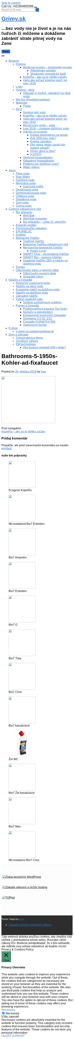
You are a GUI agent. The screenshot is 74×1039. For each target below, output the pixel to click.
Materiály (21, 102)
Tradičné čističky (33, 241)
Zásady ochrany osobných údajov (30, 924)
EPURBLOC (24, 231)
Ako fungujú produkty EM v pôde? (44, 347)
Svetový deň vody (34, 112)
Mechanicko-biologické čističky (43, 247)
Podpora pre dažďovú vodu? (41, 163)
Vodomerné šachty (35, 324)
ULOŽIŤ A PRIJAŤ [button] (13, 1035)
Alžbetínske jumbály (43, 70)
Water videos (31, 167)
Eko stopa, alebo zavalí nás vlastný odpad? (47, 146)
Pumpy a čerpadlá (27, 305)
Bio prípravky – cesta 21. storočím (44, 221)
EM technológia (26, 344)
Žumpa (20, 266)
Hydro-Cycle (38, 250)
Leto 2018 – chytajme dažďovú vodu (46, 128)
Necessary (12, 1013)
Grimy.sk (13, 18)
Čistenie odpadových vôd (25, 209)
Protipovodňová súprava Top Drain (45, 308)
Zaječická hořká (33, 186)
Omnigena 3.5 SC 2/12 (37, 318)
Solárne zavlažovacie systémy (42, 302)
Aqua (12, 170)
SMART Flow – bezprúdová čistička (46, 254)
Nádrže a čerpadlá (20, 279)
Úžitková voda (25, 196)
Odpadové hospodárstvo (38, 160)
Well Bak (28, 215)
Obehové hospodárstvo (38, 157)
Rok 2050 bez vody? (43, 138)
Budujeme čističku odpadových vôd (45, 244)
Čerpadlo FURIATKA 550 (39, 321)
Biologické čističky (27, 237)
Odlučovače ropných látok (39, 273)
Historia (21, 64)
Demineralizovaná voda (31, 192)
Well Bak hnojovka (35, 218)
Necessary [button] (8, 1009)
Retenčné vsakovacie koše (33, 283)
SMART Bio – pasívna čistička (42, 257)
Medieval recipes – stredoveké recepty (47, 67)
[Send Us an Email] (1, 931)
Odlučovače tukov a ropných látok (37, 270)
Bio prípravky (24, 212)
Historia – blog (25, 89)
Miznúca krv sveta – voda (39, 125)
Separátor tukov (33, 276)
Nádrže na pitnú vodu (29, 286)
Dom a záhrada (18, 334)
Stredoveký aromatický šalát (48, 73)
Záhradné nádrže (27, 295)
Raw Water (23, 176)
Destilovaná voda (27, 189)
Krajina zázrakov (41, 141)
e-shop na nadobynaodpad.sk (35, 331)
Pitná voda (22, 173)
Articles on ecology (35, 131)
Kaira (21, 919)
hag (43, 371)
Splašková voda (26, 199)
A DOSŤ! (35, 154)
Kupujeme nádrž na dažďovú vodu (38, 289)
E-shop (13, 328)
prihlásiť (6, 448)
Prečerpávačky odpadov (31, 228)
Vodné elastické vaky (29, 299)
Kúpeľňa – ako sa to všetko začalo (45, 77)
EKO (19, 109)
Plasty (27, 105)
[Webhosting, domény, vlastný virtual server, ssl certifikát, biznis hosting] (24, 887)
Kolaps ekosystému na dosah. (49, 134)
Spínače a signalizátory (38, 312)
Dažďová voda (25, 180)
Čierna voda (23, 205)
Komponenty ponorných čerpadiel (44, 315)
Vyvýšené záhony (27, 341)
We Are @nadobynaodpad (33, 99)
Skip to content (10, 2)
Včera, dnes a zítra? (43, 151)
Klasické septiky (26, 225)
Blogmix (14, 60)
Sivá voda (22, 202)
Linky (19, 86)
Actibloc (21, 234)
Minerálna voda (26, 183)
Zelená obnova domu (29, 337)
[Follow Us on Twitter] (2, 931)
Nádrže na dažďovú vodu (32, 292)
